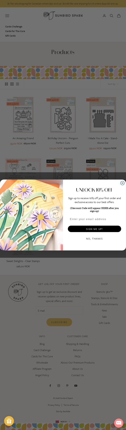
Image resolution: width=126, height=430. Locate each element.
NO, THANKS (94, 238)
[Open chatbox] (118, 423)
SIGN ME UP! (94, 229)
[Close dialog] (123, 183)
